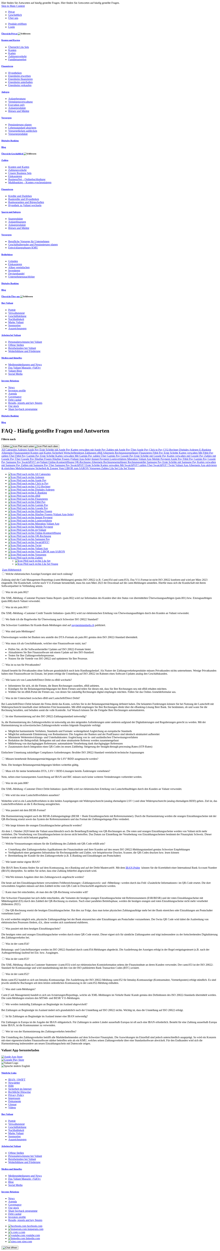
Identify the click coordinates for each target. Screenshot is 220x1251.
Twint (171, 465)
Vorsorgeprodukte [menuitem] (18, 133)
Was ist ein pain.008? (17, 783)
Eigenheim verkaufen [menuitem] (19, 85)
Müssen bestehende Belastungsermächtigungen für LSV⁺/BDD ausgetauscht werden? (52, 758)
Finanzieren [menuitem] (7, 66)
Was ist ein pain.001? (17, 607)
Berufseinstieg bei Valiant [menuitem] (22, 348)
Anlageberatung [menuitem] (17, 98)
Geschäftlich (15, 14)
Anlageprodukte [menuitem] (17, 107)
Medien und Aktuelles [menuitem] (11, 358)
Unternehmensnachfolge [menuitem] (21, 276)
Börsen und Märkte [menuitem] (18, 111)
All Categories (9, 449)
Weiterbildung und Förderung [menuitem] (24, 351)
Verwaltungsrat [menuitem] (16, 313)
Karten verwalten (188, 452)
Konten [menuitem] (12, 50)
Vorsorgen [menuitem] (6, 117)
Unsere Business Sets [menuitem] (19, 173)
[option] (29, 474)
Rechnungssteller (137, 462)
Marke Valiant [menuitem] (16, 322)
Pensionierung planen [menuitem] (20, 124)
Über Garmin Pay (111, 455)
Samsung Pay (14, 462)
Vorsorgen (95, 468)
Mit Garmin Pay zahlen (88, 455)
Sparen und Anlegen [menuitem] (11, 212)
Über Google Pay (25, 459)
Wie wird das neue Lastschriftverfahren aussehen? (33, 795)
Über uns (13, 18)
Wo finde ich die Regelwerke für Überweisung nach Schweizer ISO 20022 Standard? (52, 619)
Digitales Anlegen (189, 449)
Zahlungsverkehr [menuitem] (17, 56)
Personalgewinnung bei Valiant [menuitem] (25, 341)
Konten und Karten (41, 452)
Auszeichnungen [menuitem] (17, 328)
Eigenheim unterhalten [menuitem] (20, 82)
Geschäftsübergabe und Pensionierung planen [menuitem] (33, 244)
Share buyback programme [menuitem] (22, 409)
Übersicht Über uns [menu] (10, 296)
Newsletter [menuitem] (14, 1082)
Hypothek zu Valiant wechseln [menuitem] (24, 205)
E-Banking (205, 449)
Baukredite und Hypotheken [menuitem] (23, 199)
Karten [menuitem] (12, 53)
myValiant (42, 462)
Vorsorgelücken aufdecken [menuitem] (22, 130)
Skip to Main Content (13, 5)
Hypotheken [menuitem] (15, 72)
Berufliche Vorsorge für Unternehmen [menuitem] (28, 241)
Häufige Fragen (43, 459)
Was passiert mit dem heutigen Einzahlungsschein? (33, 928)
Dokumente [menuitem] (14, 1101)
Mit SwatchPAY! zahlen (133, 465)
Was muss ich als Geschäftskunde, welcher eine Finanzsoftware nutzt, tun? (46, 643)
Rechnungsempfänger (127, 452)
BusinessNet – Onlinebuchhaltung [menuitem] (26, 179)
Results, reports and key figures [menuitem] (25, 402)
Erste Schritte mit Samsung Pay (179, 462)
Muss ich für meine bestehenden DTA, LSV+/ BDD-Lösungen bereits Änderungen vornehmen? (58, 771)
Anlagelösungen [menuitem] (17, 221)
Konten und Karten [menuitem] (10, 40)
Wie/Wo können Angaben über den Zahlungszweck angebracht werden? (45, 877)
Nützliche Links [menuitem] (8, 1073)
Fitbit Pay (158, 452)
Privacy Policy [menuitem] (16, 1095)
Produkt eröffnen (17, 23)
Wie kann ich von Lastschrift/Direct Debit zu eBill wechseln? (39, 679)
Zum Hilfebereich (11, 569)
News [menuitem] (11, 387)
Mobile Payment (161, 459)
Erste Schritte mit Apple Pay (55, 449)
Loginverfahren (118, 459)
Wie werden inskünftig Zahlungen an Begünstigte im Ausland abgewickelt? (46, 1004)
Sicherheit (58, 452)
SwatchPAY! (29, 462)
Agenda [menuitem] (12, 393)
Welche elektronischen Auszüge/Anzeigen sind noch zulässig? (39, 573)
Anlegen (22, 449)
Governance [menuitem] (14, 396)
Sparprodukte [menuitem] (15, 218)
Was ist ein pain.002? (17, 592)
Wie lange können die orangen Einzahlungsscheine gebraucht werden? (44, 825)
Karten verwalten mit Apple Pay (88, 449)
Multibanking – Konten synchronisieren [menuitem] (29, 182)
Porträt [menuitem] (11, 309)
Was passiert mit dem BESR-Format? (26, 810)
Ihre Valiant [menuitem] (7, 303)
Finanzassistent (21, 452)
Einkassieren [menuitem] (15, 176)
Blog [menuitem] (3, 147)
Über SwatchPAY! (157, 465)
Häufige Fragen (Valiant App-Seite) (72, 459)
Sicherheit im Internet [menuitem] (19, 1088)
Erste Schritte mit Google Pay (150, 455)
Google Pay (127, 455)
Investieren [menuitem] (14, 270)
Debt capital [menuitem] (14, 399)
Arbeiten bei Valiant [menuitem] (11, 335)
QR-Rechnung (83, 462)
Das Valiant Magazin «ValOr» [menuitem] (24, 367)
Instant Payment (101, 459)
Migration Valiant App (139, 459)
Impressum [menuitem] (14, 1098)
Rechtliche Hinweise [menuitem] (19, 1092)
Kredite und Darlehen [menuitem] (20, 196)
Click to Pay (156, 449)
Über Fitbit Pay (17, 455)
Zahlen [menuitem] (4, 160)
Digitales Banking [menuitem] (10, 140)
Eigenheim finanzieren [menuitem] (20, 79)
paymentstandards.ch (83, 625)
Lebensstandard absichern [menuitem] (22, 127)
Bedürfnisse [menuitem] (7, 254)
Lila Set (114, 468)
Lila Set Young (127, 468)
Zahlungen (91, 452)
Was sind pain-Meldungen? (20, 631)
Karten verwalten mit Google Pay (185, 455)
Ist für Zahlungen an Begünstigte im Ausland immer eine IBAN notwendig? (47, 1016)
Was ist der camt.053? (17, 958)
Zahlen (6, 446)
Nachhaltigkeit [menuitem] (16, 319)
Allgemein (7, 452)
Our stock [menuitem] (13, 406)
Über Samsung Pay (59, 465)
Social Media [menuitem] (15, 373)
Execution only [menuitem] (16, 104)
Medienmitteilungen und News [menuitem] (25, 364)
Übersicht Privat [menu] (9, 33)
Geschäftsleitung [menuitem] (17, 316)
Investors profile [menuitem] (17, 390)
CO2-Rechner (171, 449)
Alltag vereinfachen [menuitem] (19, 267)
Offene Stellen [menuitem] (16, 344)
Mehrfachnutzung (25, 468)
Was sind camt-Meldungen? (21, 989)
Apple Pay (33, 449)
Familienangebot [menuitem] (17, 59)
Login (11, 26)
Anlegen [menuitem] (5, 92)
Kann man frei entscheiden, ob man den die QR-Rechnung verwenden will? (47, 892)
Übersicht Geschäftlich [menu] (12, 153)
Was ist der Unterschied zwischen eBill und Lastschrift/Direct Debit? (43, 698)
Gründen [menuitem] (13, 261)
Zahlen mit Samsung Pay (35, 465)
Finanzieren (146, 452)
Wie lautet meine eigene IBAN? (23, 861)
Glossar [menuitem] (12, 1104)
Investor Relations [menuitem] (10, 380)
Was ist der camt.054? (17, 943)
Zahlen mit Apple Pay (118, 449)
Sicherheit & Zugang (47, 468)
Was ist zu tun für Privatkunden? (23, 664)
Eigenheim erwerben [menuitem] (19, 75)
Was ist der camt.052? (17, 974)
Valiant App (182, 465)
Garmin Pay (33, 455)
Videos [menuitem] (12, 1107)
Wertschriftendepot (74, 452)
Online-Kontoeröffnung (61, 462)
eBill (100, 452)
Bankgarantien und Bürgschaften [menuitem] (26, 202)
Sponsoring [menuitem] (14, 325)
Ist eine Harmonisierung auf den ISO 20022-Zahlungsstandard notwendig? (46, 716)
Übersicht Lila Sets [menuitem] (18, 47)
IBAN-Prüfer (133, 867)
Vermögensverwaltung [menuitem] (20, 101)
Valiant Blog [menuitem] (15, 370)
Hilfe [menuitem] (11, 1085)
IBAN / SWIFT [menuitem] (16, 1079)
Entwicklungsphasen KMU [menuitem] (23, 247)
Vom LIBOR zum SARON (74, 468)
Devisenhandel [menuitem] (16, 273)
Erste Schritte (171, 452)
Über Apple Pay (140, 449)
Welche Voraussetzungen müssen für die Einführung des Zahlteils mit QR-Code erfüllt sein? (55, 843)
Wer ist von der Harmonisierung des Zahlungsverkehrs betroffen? (41, 1031)
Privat (11, 11)
